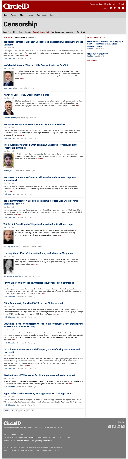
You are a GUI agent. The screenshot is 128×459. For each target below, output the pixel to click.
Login (101, 4)
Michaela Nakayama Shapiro (13, 276)
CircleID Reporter (9, 59)
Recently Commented (41, 32)
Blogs (22, 15)
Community (42, 15)
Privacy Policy (36, 441)
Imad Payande (8, 171)
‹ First (6, 411)
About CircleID (118, 4)
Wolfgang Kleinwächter (12, 246)
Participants (81, 32)
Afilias (91, 48)
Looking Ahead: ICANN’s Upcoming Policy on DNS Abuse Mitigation (38, 253)
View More (91, 60)
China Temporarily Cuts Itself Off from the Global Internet (33, 303)
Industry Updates (96, 37)
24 (28, 411)
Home (6, 15)
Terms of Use (47, 441)
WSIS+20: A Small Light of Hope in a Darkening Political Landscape (38, 224)
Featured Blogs (30, 437)
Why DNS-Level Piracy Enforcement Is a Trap (26, 94)
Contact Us (22, 434)
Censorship (20, 24)
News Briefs (42, 437)
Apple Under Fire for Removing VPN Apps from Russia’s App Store (37, 393)
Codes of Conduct (22, 441)
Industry (53, 15)
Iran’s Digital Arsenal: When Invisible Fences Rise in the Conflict (36, 65)
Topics (13, 15)
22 (21, 411)
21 (17, 411)
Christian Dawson (10, 118)
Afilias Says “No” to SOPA (97, 54)
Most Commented (57, 32)
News (31, 15)
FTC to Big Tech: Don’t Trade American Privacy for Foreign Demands (39, 282)
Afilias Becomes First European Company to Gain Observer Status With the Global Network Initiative (105, 43)
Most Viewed (70, 32)
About (14, 434)
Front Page (7, 32)
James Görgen (9, 88)
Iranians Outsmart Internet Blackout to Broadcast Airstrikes (34, 124)
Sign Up (108, 4)
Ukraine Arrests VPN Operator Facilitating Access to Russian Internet (39, 375)
